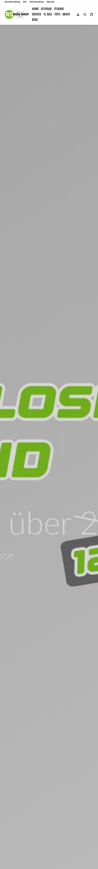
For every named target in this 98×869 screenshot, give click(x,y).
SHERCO (36, 14)
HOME (35, 9)
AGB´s (25, 2)
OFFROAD (46, 9)
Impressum (50, 2)
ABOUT (66, 14)
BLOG (35, 20)
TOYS (57, 14)
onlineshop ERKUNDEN (17, 474)
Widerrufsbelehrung (37, 2)
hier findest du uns (43, 474)
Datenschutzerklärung (12, 2)
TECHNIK (59, 9)
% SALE (47, 14)
